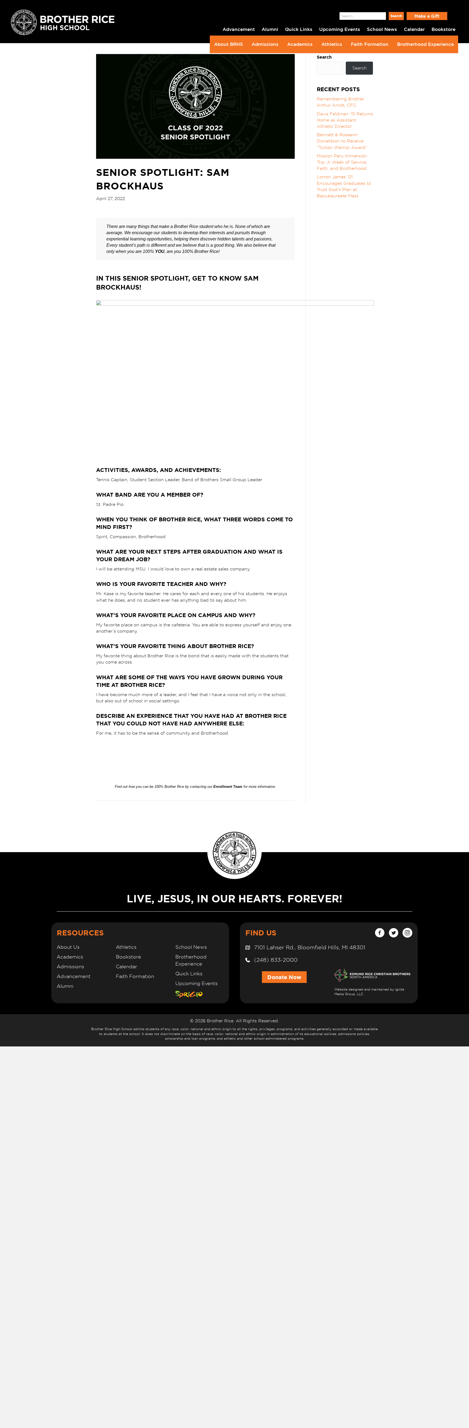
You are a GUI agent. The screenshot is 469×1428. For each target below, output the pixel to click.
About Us (68, 947)
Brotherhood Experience (425, 44)
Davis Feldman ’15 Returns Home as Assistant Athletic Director (345, 120)
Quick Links (188, 973)
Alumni (65, 986)
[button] (396, 16)
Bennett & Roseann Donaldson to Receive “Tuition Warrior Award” (342, 141)
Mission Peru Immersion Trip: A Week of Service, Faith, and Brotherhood (342, 162)
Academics (300, 44)
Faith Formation (369, 44)
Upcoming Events (196, 983)
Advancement (73, 976)
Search (329, 16)
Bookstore (128, 956)
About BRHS (228, 44)
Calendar (126, 966)
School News (191, 947)
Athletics (331, 44)
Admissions (265, 44)
